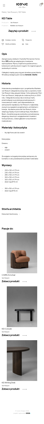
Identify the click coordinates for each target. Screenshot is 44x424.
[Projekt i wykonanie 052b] (28, 413)
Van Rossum (12, 12)
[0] (41, 4)
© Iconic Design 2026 (22, 411)
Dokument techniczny (10, 214)
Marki (4, 12)
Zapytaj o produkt (18, 30)
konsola (28, 75)
